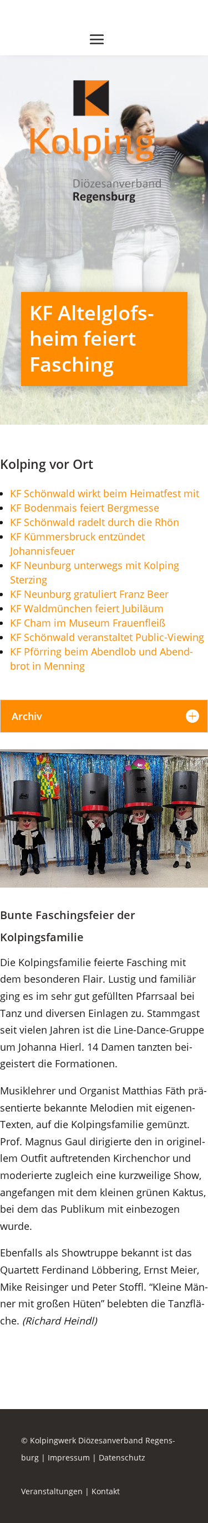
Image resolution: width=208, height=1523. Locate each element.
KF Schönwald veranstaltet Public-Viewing (107, 637)
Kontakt (106, 1491)
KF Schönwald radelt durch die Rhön (94, 522)
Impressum (69, 1457)
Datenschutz (122, 1457)
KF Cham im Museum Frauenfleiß (87, 622)
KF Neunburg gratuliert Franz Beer (89, 594)
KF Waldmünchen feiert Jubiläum (87, 608)
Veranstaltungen (52, 1491)
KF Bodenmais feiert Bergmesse (84, 507)
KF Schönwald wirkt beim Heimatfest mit (104, 493)
